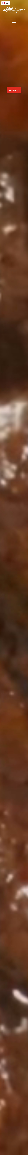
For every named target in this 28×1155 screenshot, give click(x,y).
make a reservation (14, 90)
